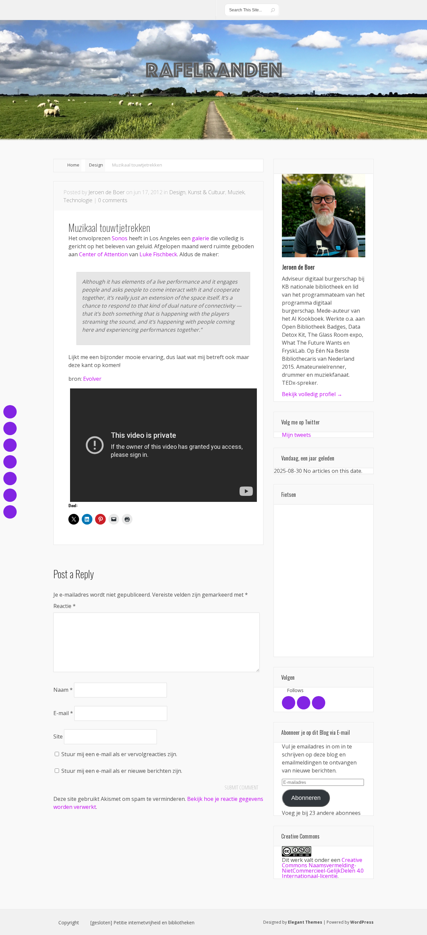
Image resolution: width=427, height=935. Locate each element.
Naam (63, 689)
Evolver (92, 378)
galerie (200, 238)
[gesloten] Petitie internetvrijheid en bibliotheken (142, 922)
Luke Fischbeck (158, 254)
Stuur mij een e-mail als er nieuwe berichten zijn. (121, 770)
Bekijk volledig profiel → (312, 394)
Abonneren (306, 798)
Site (58, 736)
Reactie (64, 606)
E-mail (63, 713)
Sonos (119, 238)
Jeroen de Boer (106, 192)
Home (73, 165)
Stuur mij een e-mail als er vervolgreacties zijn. (119, 754)
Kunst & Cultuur (206, 192)
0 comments (112, 200)
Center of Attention (103, 254)
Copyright (68, 922)
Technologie (77, 200)
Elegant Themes (305, 922)
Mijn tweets (296, 434)
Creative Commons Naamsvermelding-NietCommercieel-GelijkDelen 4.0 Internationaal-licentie (323, 868)
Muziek (236, 192)
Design (96, 165)
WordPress (362, 922)
